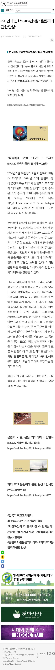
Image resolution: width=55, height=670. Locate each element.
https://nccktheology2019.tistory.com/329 (26, 104)
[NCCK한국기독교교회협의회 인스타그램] (50, 654)
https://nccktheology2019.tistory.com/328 (29, 448)
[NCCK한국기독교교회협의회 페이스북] (47, 654)
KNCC (14, 3)
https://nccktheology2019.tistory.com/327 (29, 495)
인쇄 (52, 40)
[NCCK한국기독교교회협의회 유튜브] (53, 654)
